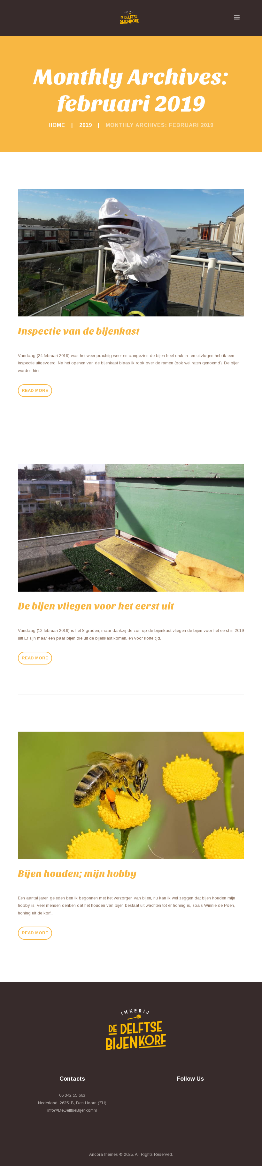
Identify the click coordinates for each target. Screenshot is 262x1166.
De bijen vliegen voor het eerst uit (96, 606)
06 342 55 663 (72, 1095)
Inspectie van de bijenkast (79, 331)
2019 (85, 125)
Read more (35, 390)
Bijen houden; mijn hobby (77, 873)
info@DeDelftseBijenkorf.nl (72, 1110)
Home (57, 125)
